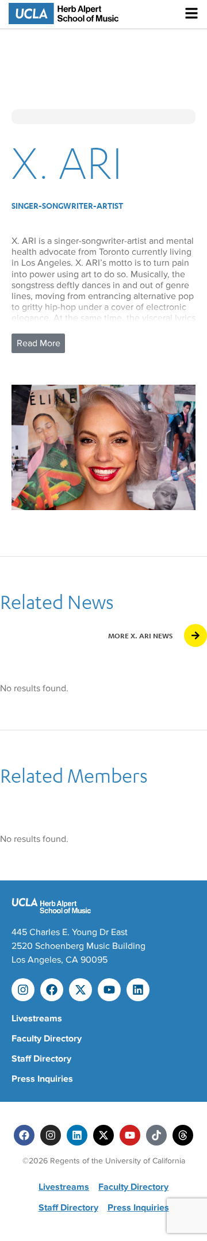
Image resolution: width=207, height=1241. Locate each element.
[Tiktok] (156, 1135)
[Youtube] (109, 989)
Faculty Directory (47, 1038)
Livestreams (37, 1018)
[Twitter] (103, 1135)
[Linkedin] (138, 989)
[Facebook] (51, 989)
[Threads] (182, 1135)
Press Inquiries (42, 1079)
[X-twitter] (80, 989)
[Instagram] (23, 989)
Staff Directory (41, 1058)
